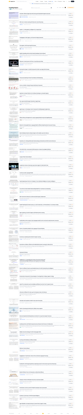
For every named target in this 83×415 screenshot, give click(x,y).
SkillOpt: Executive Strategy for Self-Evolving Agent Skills (30, 331)
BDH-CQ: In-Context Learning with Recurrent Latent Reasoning (31, 22)
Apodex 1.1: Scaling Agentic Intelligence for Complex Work (30, 29)
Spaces (46, 1)
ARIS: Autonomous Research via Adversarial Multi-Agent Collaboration (33, 196)
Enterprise (60, 1)
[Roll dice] (51, 7)
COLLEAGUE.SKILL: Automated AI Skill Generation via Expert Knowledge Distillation (35, 149)
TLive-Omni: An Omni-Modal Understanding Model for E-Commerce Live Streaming (35, 188)
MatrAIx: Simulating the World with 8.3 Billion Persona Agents (31, 308)
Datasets (41, 1)
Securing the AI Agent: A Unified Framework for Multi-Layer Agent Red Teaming (34, 69)
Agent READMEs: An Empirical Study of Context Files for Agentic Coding (33, 403)
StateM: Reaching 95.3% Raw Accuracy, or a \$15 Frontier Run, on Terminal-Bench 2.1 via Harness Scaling (39, 204)
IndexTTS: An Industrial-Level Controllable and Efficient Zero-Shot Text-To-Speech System (36, 284)
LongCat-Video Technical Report (26, 156)
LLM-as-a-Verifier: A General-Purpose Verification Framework (31, 85)
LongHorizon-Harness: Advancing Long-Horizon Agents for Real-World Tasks (34, 165)
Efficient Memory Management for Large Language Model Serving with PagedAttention (36, 117)
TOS (19, 413)
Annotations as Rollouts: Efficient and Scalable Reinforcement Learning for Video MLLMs (36, 244)
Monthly (63, 7)
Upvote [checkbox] (70, 13)
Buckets (51, 1)
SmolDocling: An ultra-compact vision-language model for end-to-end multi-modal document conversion (39, 220)
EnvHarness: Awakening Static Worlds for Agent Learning (30, 236)
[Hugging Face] (43, 413)
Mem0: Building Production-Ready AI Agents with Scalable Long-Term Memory (34, 133)
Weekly (60, 7)
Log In (69, 1)
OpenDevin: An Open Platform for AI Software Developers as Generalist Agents (34, 93)
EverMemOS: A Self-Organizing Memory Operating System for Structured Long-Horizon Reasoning (38, 363)
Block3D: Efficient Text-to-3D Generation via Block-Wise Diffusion (32, 372)
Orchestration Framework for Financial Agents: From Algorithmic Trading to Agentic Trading (37, 276)
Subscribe (49, 3)
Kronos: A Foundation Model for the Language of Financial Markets (32, 228)
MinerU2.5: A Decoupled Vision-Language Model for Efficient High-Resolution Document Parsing (37, 125)
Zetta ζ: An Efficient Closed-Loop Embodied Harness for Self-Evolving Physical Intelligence (36, 268)
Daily (57, 7)
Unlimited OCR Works (24, 252)
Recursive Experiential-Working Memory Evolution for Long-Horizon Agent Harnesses (35, 315)
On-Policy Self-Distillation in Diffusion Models (28, 339)
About (31, 413)
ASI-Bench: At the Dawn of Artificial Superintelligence (29, 395)
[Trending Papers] (65, 7)
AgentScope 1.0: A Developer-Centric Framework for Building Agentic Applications (35, 109)
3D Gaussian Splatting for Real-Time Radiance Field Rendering (31, 77)
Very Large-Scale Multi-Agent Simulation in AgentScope (30, 101)
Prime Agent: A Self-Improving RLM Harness (28, 45)
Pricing (64, 1)
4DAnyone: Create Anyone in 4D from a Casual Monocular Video (31, 61)
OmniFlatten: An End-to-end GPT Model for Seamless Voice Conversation (33, 387)
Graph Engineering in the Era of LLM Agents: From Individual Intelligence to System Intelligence (37, 181)
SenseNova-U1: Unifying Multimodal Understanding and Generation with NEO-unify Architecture (38, 140)
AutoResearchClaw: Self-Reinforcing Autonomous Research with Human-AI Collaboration (36, 323)
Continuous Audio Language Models (26, 172)
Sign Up (72, 1)
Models (37, 1)
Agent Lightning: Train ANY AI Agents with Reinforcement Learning (32, 212)
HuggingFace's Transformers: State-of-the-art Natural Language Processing (34, 355)
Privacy (25, 413)
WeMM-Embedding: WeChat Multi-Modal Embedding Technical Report (33, 53)
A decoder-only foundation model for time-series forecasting (31, 300)
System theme (12, 413)
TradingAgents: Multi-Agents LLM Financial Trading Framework (31, 37)
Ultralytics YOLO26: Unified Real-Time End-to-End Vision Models (31, 379)
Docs (56, 1)
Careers (37, 413)
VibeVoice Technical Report (25, 348)
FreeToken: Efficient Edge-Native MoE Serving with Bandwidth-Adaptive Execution (35, 13)
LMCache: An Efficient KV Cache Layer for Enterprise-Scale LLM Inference (33, 292)
